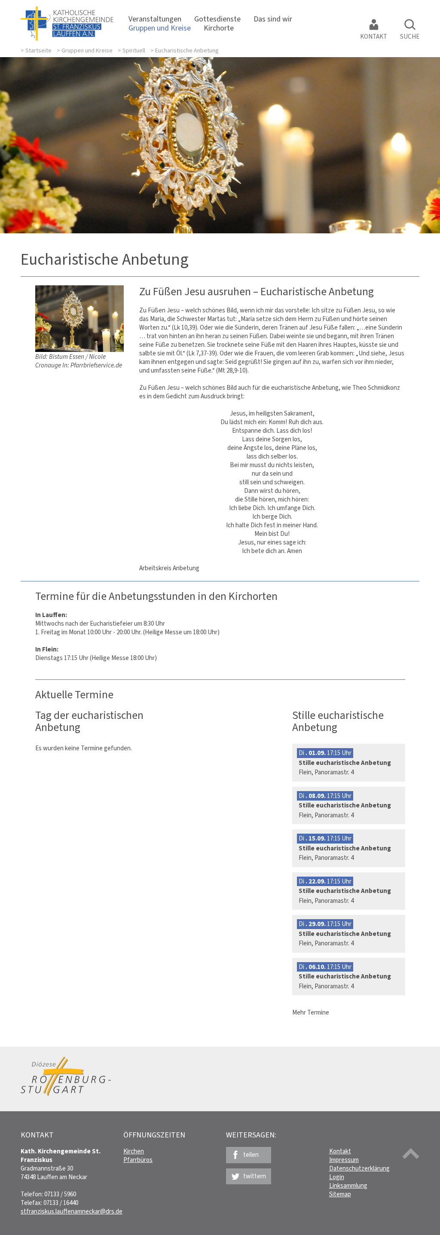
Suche (409, 36)
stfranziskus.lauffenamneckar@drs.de (71, 1211)
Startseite (38, 50)
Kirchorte (219, 28)
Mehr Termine (310, 1012)
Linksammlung (348, 1185)
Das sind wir (273, 19)
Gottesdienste (217, 19)
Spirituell (133, 50)
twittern (254, 1176)
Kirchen (133, 1151)
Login (336, 1177)
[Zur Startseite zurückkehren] (67, 10)
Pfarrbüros (138, 1160)
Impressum (344, 1160)
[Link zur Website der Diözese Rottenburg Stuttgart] (66, 1094)
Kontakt (373, 36)
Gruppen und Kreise (159, 28)
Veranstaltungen (154, 19)
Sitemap (340, 1194)
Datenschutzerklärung (359, 1168)
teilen (251, 1154)
